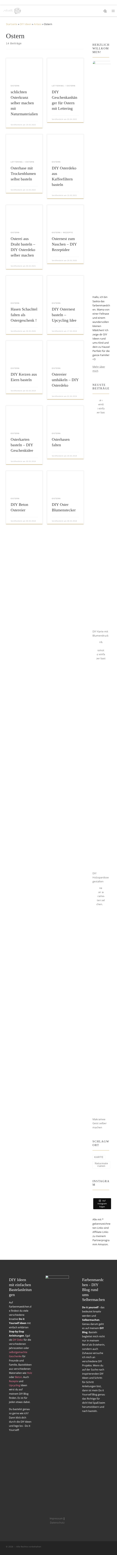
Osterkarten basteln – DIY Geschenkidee (22, 445)
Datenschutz (57, 1522)
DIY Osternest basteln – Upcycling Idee (64, 314)
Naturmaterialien (101, 1164)
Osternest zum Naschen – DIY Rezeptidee (64, 244)
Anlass (37, 24)
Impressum (56, 1518)
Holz (29, 1373)
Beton (18, 1377)
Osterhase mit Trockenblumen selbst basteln (23, 173)
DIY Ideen (25, 24)
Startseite (11, 24)
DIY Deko (18, 1339)
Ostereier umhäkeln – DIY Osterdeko (65, 380)
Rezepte (13, 1381)
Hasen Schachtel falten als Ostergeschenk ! (24, 314)
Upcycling (14, 1385)
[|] (12, 10)
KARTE (98, 1157)
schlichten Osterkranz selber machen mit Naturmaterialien (24, 103)
